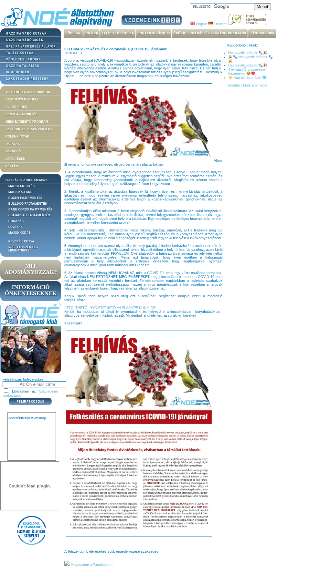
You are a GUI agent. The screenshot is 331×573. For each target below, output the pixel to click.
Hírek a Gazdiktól (21, 114)
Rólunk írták (17, 136)
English (201, 24)
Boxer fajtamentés (25, 198)
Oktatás (12, 144)
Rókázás (16, 221)
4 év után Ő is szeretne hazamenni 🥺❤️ (246, 71)
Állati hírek (16, 106)
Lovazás (15, 227)
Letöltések (15, 158)
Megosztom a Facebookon (90, 565)
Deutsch (220, 24)
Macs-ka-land (20, 192)
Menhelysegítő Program (26, 121)
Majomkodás (19, 232)
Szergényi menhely (21, 99)
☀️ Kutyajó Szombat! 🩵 (247, 77)
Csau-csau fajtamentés (29, 215)
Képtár (11, 166)
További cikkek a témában (247, 85)
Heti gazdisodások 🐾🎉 (247, 53)
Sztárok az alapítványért (28, 129)
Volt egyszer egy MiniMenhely (23, 249)
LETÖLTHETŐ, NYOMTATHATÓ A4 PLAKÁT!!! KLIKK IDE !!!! (112, 308)
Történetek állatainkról (28, 92)
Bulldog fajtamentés (27, 203)
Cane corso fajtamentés (30, 209)
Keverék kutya (21, 241)
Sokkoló (13, 151)
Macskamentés (21, 186)
